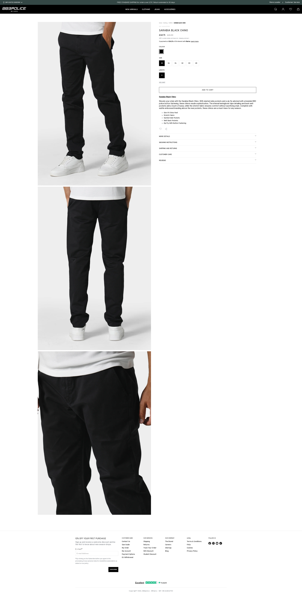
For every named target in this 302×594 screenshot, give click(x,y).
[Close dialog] (193, 272)
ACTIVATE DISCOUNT (129, 308)
